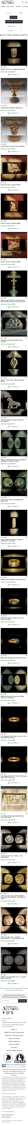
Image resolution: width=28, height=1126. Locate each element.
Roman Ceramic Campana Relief (10, 185)
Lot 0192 (3, 221)
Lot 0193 (3, 259)
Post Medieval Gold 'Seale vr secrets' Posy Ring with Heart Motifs (13, 737)
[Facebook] (3, 1012)
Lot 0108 (3, 105)
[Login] (23, 2)
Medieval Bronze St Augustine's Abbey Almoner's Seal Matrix (12, 697)
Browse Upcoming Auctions (8, 1114)
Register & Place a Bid (7, 1116)
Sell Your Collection (6, 1117)
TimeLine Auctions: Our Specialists (14, 1032)
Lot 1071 (3, 774)
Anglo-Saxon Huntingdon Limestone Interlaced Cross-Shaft (12, 540)
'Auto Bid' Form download (14, 1050)
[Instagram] (7, 1012)
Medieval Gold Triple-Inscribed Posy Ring (13, 579)
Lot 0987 (4, 655)
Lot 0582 (4, 537)
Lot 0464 (4, 298)
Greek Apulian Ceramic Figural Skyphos (13, 146)
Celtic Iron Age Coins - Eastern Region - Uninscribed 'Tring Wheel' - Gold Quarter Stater (13, 897)
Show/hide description (14, 21)
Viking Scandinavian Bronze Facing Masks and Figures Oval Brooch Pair (13, 460)
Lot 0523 (3, 497)
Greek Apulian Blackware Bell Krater (12, 108)
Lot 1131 (3, 813)
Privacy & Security (14, 1038)
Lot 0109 (3, 144)
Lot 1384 (3, 974)
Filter (14, 17)
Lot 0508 (4, 378)
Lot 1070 (3, 734)
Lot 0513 (3, 417)
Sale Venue (14, 1047)
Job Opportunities (14, 1044)
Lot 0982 (4, 577)
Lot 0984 (4, 615)
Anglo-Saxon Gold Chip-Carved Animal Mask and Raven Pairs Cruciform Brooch (13, 301)
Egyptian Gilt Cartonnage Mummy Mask (13, 69)
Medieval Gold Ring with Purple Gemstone (13, 658)
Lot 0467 (4, 338)
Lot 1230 (3, 934)
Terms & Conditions (14, 1041)
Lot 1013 (3, 694)
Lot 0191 (3, 182)
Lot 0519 (3, 457)
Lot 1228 (3, 893)
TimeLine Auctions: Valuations (14, 1035)
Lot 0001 (3, 67)
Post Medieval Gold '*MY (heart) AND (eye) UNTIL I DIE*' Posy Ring (14, 776)
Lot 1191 (3, 853)
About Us (14, 1029)
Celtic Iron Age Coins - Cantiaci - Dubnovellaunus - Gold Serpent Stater (12, 937)
